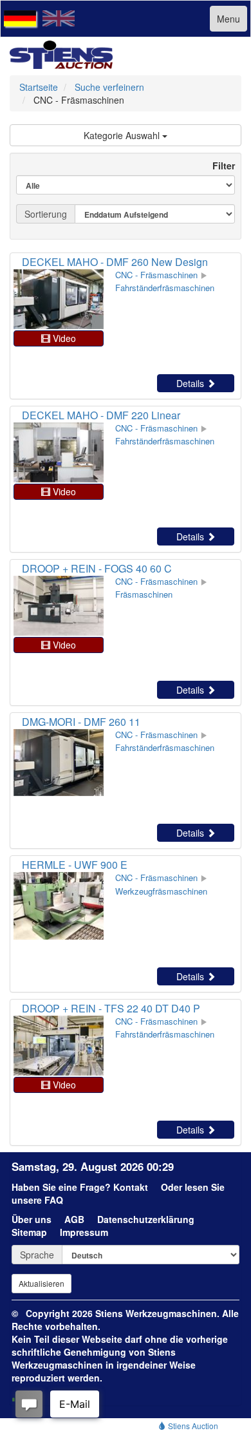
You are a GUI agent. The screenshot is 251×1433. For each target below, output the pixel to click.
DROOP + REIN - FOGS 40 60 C (97, 568)
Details (191, 383)
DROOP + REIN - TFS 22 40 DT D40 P (111, 1008)
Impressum (84, 1232)
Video (63, 338)
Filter (218, 165)
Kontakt (130, 1187)
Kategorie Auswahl (123, 135)
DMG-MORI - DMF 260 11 (81, 721)
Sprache (37, 1254)
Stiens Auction (192, 1425)
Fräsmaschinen (143, 594)
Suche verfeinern (109, 87)
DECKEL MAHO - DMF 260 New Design (115, 261)
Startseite (38, 87)
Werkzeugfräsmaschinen (161, 891)
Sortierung (45, 213)
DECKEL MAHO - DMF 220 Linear (101, 415)
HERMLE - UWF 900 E (74, 864)
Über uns (31, 1219)
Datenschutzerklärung (145, 1219)
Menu (228, 18)
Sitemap (29, 1232)
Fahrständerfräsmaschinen (164, 287)
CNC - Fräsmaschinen (156, 275)
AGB (74, 1219)
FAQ (53, 1199)
